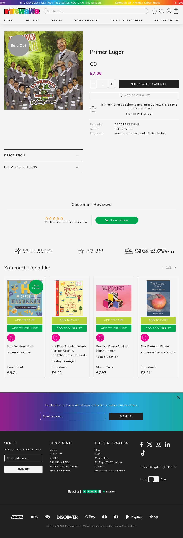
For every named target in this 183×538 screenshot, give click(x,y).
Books (54, 458)
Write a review (116, 220)
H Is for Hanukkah (20, 346)
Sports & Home (60, 470)
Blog (98, 450)
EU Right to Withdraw (108, 462)
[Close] (180, 3)
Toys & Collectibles (64, 466)
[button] (8, 20)
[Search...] (48, 11)
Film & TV (56, 454)
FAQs (98, 454)
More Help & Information (110, 470)
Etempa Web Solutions (125, 526)
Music (54, 450)
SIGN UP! (23, 469)
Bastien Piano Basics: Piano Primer (112, 348)
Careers (100, 466)
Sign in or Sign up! (139, 113)
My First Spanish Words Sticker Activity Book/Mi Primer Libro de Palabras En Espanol (69, 351)
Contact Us (102, 458)
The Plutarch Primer (155, 346)
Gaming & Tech (60, 462)
